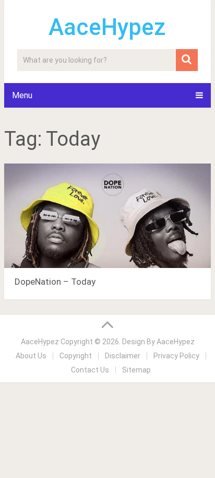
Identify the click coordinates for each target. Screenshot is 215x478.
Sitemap (136, 370)
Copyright (75, 356)
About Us (31, 356)
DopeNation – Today (55, 281)
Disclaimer (122, 356)
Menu (22, 95)
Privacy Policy (176, 356)
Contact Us (90, 370)
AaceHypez (107, 27)
